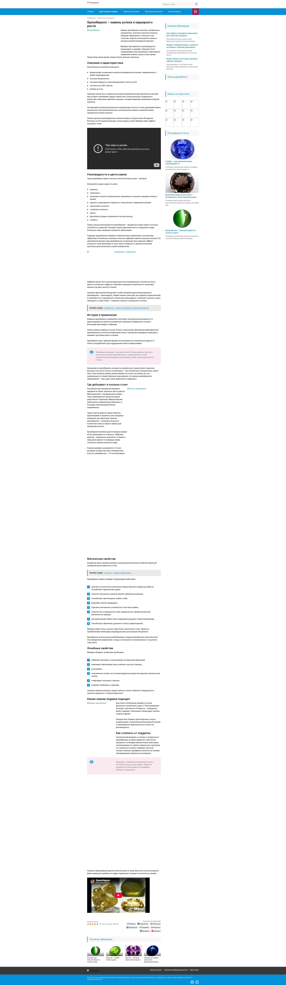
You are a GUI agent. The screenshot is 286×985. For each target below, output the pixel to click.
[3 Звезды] (93, 924)
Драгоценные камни (108, 12)
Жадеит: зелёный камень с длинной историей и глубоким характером (182, 46)
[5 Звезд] (98, 924)
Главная (90, 12)
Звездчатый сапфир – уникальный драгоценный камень (151, 960)
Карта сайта (194, 970)
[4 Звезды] (95, 924)
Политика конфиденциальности (176, 970)
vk (197, 982)
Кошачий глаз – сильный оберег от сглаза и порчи (93, 960)
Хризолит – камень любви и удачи (112, 959)
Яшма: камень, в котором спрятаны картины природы (182, 60)
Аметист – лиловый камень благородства (132, 959)
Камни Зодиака (174, 12)
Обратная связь (156, 970)
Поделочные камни (131, 12)
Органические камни (153, 12)
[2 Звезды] (90, 924)
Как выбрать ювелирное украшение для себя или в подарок (181, 34)
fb (192, 982)
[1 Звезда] (88, 924)
